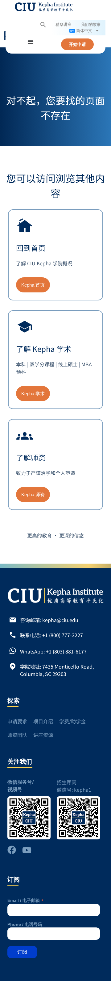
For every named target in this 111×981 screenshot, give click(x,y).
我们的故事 (91, 24)
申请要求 (17, 721)
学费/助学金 (72, 721)
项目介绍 (43, 721)
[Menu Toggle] (30, 41)
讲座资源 (43, 734)
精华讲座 (64, 24)
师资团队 (17, 734)
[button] (43, 25)
